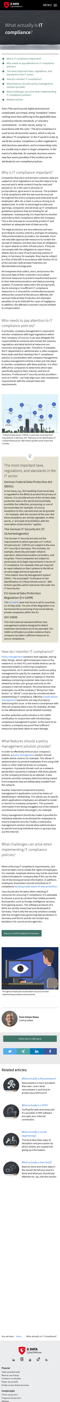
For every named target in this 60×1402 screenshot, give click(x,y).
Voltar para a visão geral (30, 1038)
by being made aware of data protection (36, 886)
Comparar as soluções (11, 1378)
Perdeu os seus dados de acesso (15, 1385)
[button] (10, 1051)
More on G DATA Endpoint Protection (21, 933)
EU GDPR (13, 602)
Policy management (12, 656)
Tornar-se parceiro (10, 1394)
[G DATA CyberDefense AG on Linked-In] (13, 1360)
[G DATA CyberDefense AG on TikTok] (38, 1360)
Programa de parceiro (11, 1398)
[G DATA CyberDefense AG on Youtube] (30, 1360)
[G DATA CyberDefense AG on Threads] (22, 1360)
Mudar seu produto (10, 1381)
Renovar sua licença (10, 1375)
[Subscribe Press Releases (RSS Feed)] (46, 1360)
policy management (23, 754)
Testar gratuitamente (11, 1372)
